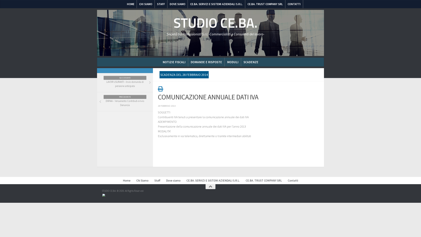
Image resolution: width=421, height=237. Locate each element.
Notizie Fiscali (174, 62)
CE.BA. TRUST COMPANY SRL (265, 4)
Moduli (232, 62)
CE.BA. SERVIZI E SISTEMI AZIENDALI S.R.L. (216, 4)
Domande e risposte (206, 62)
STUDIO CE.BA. (215, 23)
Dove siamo (177, 4)
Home (130, 4)
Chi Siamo (145, 4)
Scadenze (251, 62)
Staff (161, 4)
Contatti (294, 4)
